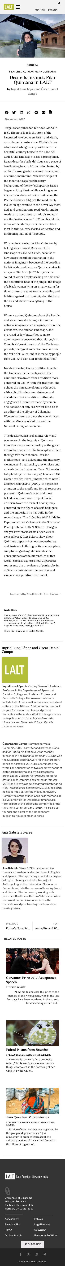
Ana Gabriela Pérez (17, 832)
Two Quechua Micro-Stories (27, 1117)
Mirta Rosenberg (42, 1055)
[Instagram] (36, 1254)
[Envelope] (44, 1254)
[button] (59, 3)
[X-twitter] (28, 1254)
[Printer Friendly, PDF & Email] (50, 113)
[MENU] (21, 7)
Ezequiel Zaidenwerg (20, 1055)
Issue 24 (32, 65)
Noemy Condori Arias (20, 1122)
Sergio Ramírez (17, 987)
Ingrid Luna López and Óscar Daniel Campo (31, 650)
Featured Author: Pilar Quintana (32, 71)
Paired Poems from (27, 1050)
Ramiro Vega (39, 1122)
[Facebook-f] (21, 1254)
